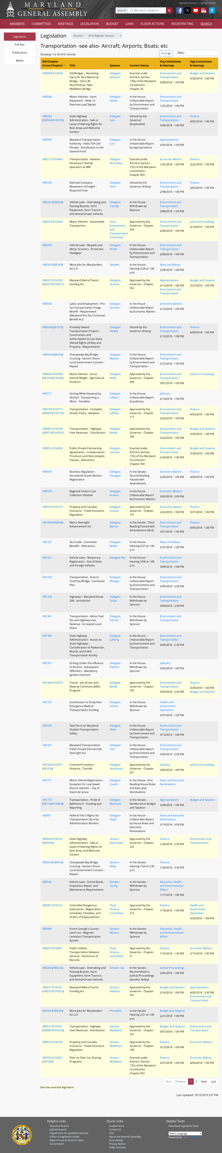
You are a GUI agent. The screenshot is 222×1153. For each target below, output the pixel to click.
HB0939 (47, 491)
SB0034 (57, 354)
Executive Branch (59, 1125)
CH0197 (58, 507)
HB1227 (47, 542)
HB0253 (47, 221)
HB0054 (47, 116)
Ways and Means (170, 264)
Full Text (20, 44)
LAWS (129, 24)
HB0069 (47, 139)
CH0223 (58, 120)
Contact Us (115, 1129)
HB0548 (47, 327)
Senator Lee (117, 968)
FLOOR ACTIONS (152, 24)
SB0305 (57, 264)
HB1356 (47, 596)
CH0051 (57, 948)
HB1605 (47, 725)
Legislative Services (187, 2)
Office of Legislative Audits (64, 1136)
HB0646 (47, 374)
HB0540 (47, 304)
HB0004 (47, 73)
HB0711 (47, 393)
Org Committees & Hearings (170, 63)
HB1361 (47, 616)
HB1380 (47, 636)
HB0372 (47, 280)
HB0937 (47, 471)
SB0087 (46, 905)
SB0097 (46, 948)
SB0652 (46, 1042)
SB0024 (47, 120)
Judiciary (165, 393)
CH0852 (57, 1057)
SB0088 (46, 929)
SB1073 (57, 327)
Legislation (19, 36)
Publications (19, 52)
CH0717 (58, 409)
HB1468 (47, 682)
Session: (78, 35)
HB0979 (47, 507)
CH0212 (57, 905)
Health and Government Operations (168, 706)
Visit (111, 1133)
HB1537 (47, 702)
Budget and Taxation (202, 73)
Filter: (181, 53)
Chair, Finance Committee (116, 909)
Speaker (115, 264)
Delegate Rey (118, 557)
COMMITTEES (41, 24)
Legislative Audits (207, 2)
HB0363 (47, 264)
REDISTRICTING (182, 24)
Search (122, 10)
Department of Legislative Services (69, 1133)
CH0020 (58, 73)
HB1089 (47, 522)
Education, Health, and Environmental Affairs (171, 885)
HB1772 (47, 800)
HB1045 (48, 1061)
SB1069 (47, 378)
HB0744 (47, 409)
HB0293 (47, 245)
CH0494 (58, 374)
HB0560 (47, 354)
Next (204, 1081)
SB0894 (57, 522)
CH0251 (58, 764)
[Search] (169, 10)
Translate (194, 1137)
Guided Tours (116, 1125)
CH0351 (58, 284)
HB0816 (47, 448)
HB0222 (47, 202)
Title (72, 65)
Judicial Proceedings (202, 221)
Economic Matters (171, 159)
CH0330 (58, 429)
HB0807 (47, 429)
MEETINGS (65, 24)
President (116, 1011)
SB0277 (47, 284)
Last (213, 1081)
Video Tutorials (117, 1147)
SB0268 (57, 202)
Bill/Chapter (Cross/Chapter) (52, 63)
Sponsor (115, 65)
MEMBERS (17, 24)
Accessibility (116, 1140)
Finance (194, 116)
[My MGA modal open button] (203, 10)
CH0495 (58, 378)
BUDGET (112, 24)
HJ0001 (46, 815)
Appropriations (169, 139)
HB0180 (47, 182)
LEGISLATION (89, 24)
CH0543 (58, 221)
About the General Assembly (125, 1136)
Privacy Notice (117, 1143)
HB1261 (47, 557)
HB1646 (47, 764)
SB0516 (47, 432)
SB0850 (47, 413)
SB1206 (47, 804)
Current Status (139, 65)
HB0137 (47, 159)
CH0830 (58, 448)
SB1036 (47, 768)
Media (19, 60)
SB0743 (46, 1057)
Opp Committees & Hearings (201, 63)
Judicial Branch (58, 1129)
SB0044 (46, 882)
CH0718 (58, 413)
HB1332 (47, 577)
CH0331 (58, 432)
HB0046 (47, 96)
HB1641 (47, 745)
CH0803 (58, 159)
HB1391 (47, 663)
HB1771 (47, 780)
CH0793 (58, 682)
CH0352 (58, 280)
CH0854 (58, 804)
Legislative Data (189, 1125)
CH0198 (57, 1042)
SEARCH (206, 24)
